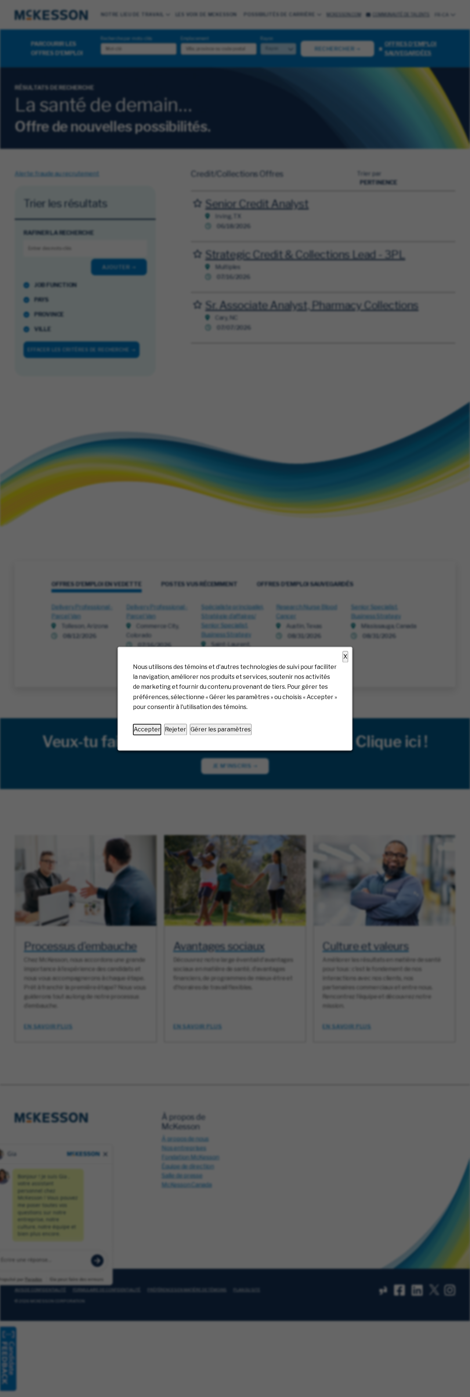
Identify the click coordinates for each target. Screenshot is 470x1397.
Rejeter (175, 729)
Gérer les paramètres (221, 729)
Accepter (147, 729)
